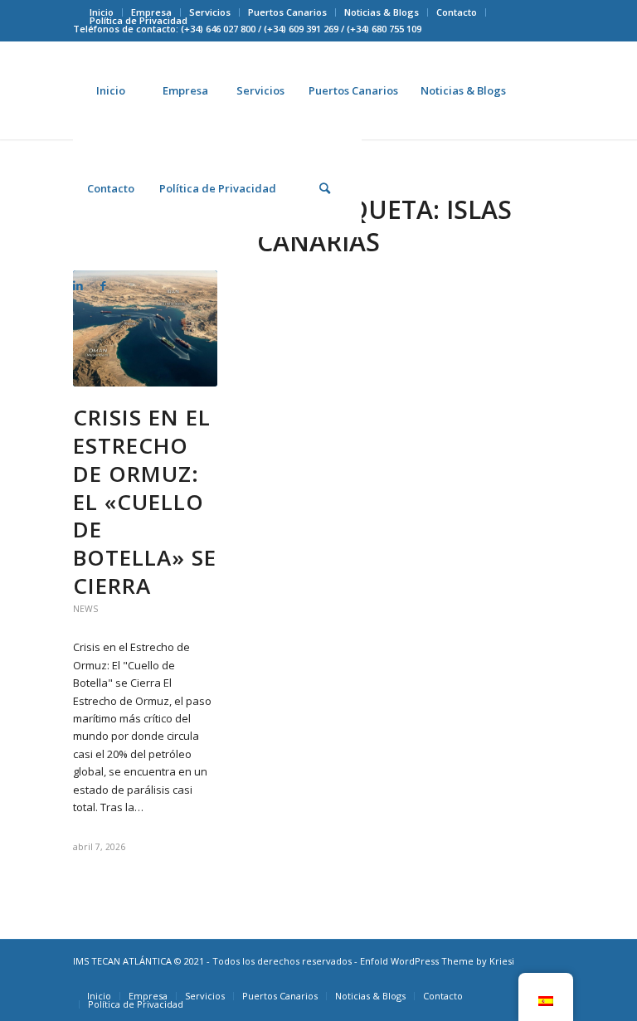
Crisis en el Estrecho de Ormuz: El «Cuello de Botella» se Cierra (144, 501)
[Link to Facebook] (102, 285)
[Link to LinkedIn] (78, 285)
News (85, 609)
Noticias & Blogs (381, 12)
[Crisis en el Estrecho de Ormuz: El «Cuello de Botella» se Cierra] (144, 328)
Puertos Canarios (287, 12)
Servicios (210, 12)
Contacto (456, 12)
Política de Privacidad (138, 20)
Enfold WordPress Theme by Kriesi (437, 961)
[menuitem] (210, 12)
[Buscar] (324, 188)
